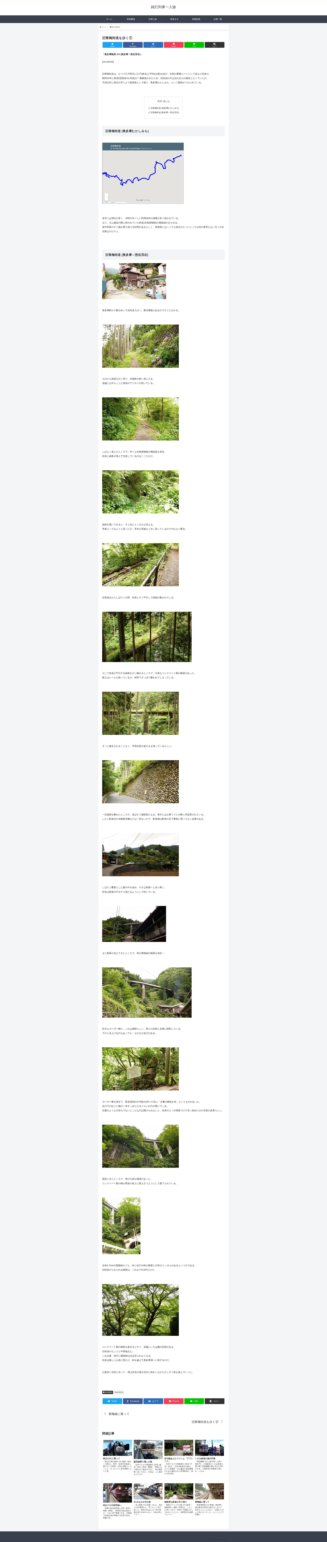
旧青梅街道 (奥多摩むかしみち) (165, 108)
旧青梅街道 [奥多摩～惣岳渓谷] (165, 112)
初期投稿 (119, 1392)
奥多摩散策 (108, 1392)
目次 (159, 101)
